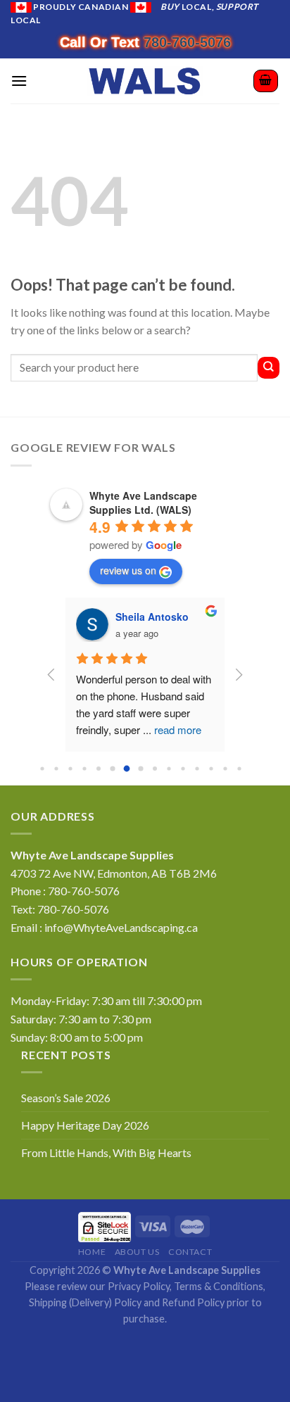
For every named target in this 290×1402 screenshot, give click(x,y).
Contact (190, 1251)
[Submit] (268, 368)
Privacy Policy (139, 1286)
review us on (128, 570)
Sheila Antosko (152, 617)
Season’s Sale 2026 (66, 1097)
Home (92, 1251)
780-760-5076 (187, 42)
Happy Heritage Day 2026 (85, 1125)
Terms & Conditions (218, 1286)
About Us (137, 1251)
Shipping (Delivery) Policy (85, 1302)
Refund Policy (193, 1302)
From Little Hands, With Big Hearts (106, 1152)
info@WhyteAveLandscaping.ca (121, 927)
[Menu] (19, 80)
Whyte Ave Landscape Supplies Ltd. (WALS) (143, 502)
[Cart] (266, 81)
